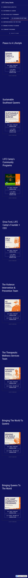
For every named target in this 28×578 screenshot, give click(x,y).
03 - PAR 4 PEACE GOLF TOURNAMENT (10, 14)
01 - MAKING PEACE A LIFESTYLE (8, 7)
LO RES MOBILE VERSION (12, 70)
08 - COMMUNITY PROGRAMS (8, 29)
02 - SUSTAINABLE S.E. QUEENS (8, 10)
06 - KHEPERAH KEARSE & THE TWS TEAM (11, 22)
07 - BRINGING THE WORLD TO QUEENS (10, 25)
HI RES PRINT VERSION (12, 66)
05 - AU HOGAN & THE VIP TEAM (19, 18)
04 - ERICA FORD (5, 18)
